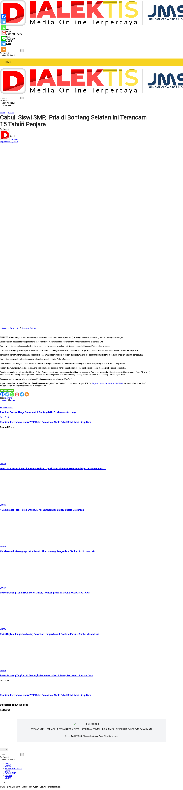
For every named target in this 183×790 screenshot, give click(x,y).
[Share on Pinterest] (2, 331)
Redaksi (14, 139)
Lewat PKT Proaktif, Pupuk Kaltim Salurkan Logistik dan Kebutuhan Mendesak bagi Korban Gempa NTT (53, 468)
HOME (8, 62)
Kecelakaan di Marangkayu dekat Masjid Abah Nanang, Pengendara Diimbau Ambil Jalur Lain (47, 551)
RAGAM (8, 41)
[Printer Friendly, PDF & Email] (7, 390)
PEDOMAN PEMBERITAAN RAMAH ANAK (134, 729)
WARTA (8, 32)
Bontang (8, 398)
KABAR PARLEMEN (13, 34)
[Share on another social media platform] (0, 333)
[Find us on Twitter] (3, 782)
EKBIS (7, 771)
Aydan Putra (98, 736)
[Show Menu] (0, 67)
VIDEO (8, 43)
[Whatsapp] (12, 394)
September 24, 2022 (9, 142)
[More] (27, 394)
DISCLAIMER (108, 729)
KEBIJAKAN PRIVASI (91, 729)
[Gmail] (17, 394)
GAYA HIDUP (10, 39)
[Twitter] (7, 394)
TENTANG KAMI (38, 729)
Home (2, 113)
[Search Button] (22, 50)
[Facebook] (2, 394)
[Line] (3, 38)
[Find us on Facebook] (1, 782)
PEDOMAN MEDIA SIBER (68, 729)
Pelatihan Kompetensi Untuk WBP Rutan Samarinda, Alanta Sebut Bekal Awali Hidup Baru (45, 695)
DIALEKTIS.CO (76, 736)
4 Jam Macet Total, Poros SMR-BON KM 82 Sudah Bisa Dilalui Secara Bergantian (42, 510)
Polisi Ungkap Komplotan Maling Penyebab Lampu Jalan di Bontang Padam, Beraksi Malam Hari (49, 634)
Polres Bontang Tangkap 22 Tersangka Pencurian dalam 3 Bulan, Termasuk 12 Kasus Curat (46, 675)
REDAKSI (51, 729)
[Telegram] (22, 394)
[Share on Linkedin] (0, 331)
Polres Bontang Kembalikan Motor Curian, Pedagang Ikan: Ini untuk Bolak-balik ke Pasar (45, 592)
